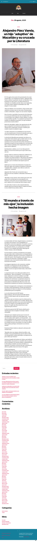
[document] (18, 270)
